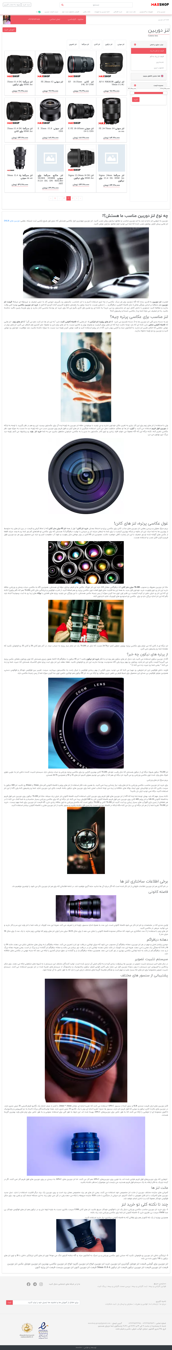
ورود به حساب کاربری (12, 5)
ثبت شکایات (110, 1304)
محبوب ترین (159, 68)
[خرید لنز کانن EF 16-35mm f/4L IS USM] (80, 64)
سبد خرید (26, 5)
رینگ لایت (101, 1286)
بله (37, 12)
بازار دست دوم (131, 12)
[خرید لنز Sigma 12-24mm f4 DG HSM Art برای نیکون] (80, 158)
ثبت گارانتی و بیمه (139, 1286)
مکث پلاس (86, 12)
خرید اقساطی (118, 12)
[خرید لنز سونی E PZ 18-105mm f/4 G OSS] (80, 111)
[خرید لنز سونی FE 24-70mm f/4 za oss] (111, 111)
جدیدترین (160, 62)
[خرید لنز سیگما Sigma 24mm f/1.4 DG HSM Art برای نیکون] (111, 158)
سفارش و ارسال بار (125, 1304)
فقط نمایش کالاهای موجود (151, 76)
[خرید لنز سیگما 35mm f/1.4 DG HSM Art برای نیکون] (19, 64)
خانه (167, 20)
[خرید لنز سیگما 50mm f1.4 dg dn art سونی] (19, 158)
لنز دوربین (161, 20)
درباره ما (163, 1304)
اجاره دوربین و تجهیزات (102, 12)
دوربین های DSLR (12, 220)
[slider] (132, 93)
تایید (136, 99)
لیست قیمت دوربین (51, 12)
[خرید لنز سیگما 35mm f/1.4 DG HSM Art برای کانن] (19, 111)
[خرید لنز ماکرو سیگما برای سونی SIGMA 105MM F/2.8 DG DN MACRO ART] (50, 158)
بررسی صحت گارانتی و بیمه (119, 1286)
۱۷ (55, 198)
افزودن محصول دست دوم (70, 12)
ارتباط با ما (153, 1304)
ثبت (9, 1302)
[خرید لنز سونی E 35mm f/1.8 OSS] (50, 111)
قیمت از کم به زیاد (157, 51)
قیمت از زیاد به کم (157, 56)
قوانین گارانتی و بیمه (157, 1286)
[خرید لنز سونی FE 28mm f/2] (50, 64)
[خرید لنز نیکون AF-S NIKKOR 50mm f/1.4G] (111, 64)
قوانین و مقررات (140, 1304)
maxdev (79, 1347)
